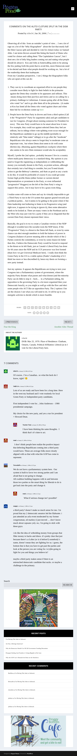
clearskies (11, 690)
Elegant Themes (15, 753)
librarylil (10, 681)
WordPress (30, 753)
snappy (15, 506)
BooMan (10, 673)
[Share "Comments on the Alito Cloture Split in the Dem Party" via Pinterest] (40, 307)
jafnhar (10, 698)
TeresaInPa (17, 465)
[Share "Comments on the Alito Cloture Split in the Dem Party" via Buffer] (47, 307)
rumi (14, 440)
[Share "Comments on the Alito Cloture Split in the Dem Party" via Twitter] (29, 307)
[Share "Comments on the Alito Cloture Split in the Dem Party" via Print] (59, 307)
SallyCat (16, 386)
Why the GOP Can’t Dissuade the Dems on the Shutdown (22, 657)
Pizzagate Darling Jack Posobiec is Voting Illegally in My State (23, 653)
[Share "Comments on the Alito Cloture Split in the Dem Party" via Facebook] (25, 307)
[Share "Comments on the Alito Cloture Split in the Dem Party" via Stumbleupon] (51, 307)
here (42, 110)
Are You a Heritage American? (14, 644)
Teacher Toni (27, 425)
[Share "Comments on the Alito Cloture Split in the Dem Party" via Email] (55, 307)
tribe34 (30, 33)
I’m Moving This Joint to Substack (16, 639)
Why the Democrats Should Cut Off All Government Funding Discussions (27, 648)
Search (7, 581)
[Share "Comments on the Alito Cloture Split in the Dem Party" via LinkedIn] (44, 307)
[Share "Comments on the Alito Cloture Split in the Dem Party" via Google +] (32, 307)
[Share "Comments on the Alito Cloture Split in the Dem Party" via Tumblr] (36, 307)
